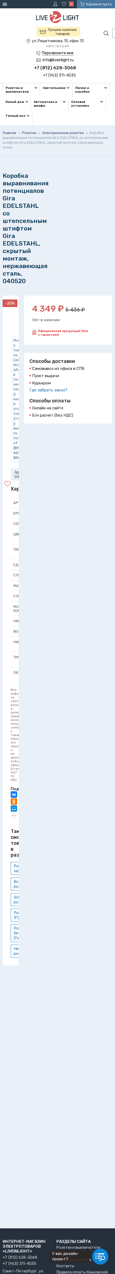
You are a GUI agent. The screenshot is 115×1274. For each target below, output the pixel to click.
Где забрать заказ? (48, 390)
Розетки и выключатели (78, 1247)
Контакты (65, 1266)
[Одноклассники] (14, 801)
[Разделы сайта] (6, 4)
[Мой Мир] (14, 808)
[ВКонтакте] (14, 794)
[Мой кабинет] (56, 4)
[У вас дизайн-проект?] (100, 1256)
